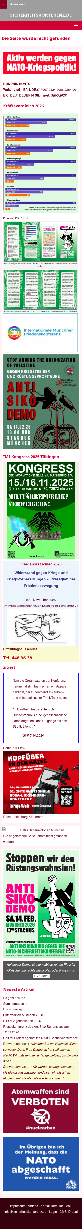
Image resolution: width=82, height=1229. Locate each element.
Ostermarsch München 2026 (23, 1015)
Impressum (17, 1205)
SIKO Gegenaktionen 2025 (22, 1020)
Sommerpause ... (15, 1003)
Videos (33, 1205)
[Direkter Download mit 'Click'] (41, 267)
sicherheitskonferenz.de (41, 15)
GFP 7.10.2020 (33, 735)
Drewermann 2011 (16, 1043)
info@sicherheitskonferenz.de (25, 1211)
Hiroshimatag (12, 1009)
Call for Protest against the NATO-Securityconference (40, 1038)
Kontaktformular (52, 1205)
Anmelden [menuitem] (17, 4)
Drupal (73, 1211)
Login (53, 1211)
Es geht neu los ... (15, 997)
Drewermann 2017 (16, 1066)
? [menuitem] (4, 4)
